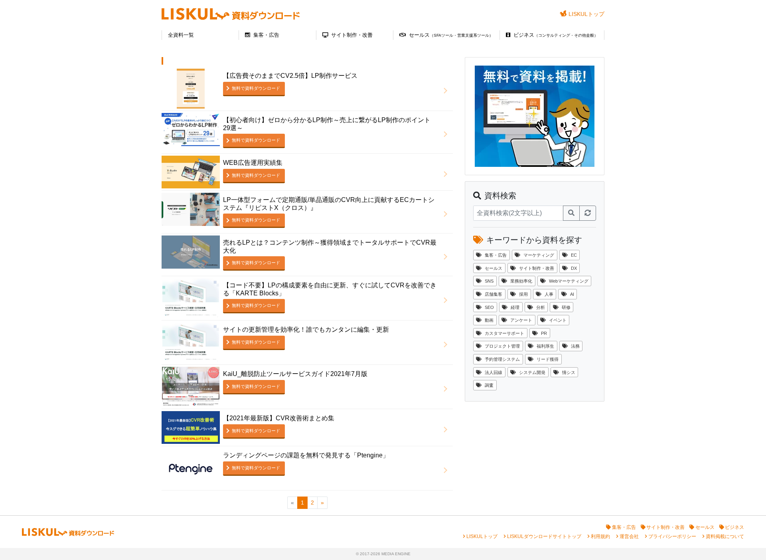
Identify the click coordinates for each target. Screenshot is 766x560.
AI (572, 294)
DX (574, 268)
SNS (489, 281)
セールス (451, 35)
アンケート (521, 320)
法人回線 (493, 372)
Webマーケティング (568, 281)
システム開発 (532, 372)
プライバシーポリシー (672, 536)
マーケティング (538, 255)
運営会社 (629, 536)
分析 (540, 307)
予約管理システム (502, 359)
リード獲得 (548, 359)
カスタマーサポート (504, 333)
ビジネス (555, 35)
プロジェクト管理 (502, 346)
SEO (489, 307)
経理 (515, 307)
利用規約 (600, 536)
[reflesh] (587, 213)
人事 (549, 294)
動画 (489, 320)
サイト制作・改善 (352, 35)
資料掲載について (725, 536)
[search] (571, 213)
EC (574, 255)
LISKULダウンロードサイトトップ (544, 536)
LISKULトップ (586, 14)
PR (544, 333)
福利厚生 (545, 346)
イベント (558, 320)
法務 (575, 346)
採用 (523, 294)
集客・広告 (266, 35)
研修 (566, 307)
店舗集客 (493, 294)
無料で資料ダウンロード (256, 88)
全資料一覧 (181, 35)
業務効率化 (521, 281)
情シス (568, 372)
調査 (489, 385)
